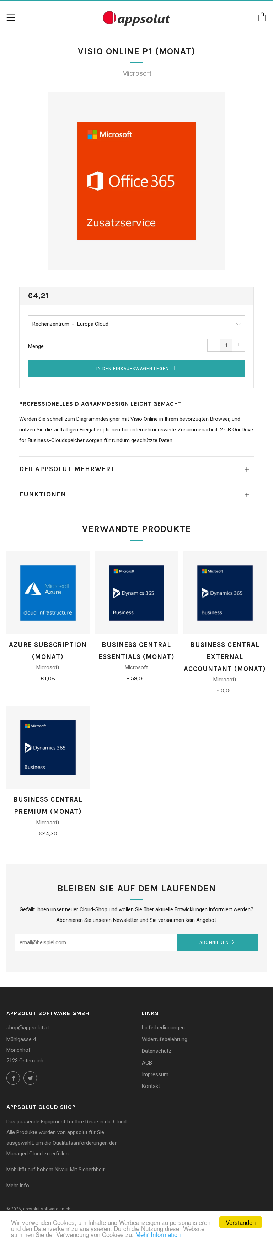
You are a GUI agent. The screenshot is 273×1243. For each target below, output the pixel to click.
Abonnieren (214, 942)
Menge (36, 346)
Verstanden (241, 1222)
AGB (147, 1063)
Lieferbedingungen (163, 1027)
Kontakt (151, 1086)
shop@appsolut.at (27, 1027)
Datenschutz (156, 1051)
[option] (136, 181)
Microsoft (136, 73)
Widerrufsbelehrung (164, 1039)
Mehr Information (158, 1234)
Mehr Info (17, 1185)
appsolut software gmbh (46, 1208)
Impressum (155, 1074)
